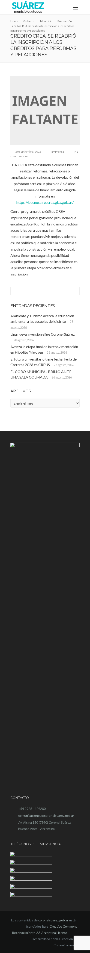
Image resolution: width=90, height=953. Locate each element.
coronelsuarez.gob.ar (53, 920)
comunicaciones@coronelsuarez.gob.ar (46, 815)
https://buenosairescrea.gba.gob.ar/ (45, 202)
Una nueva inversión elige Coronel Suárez (42, 334)
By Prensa (57, 151)
